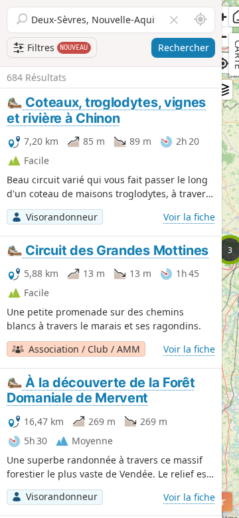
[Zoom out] (222, 36)
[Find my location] (222, 63)
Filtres (56, 47)
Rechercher (183, 47)
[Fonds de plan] (222, 90)
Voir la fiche (189, 217)
